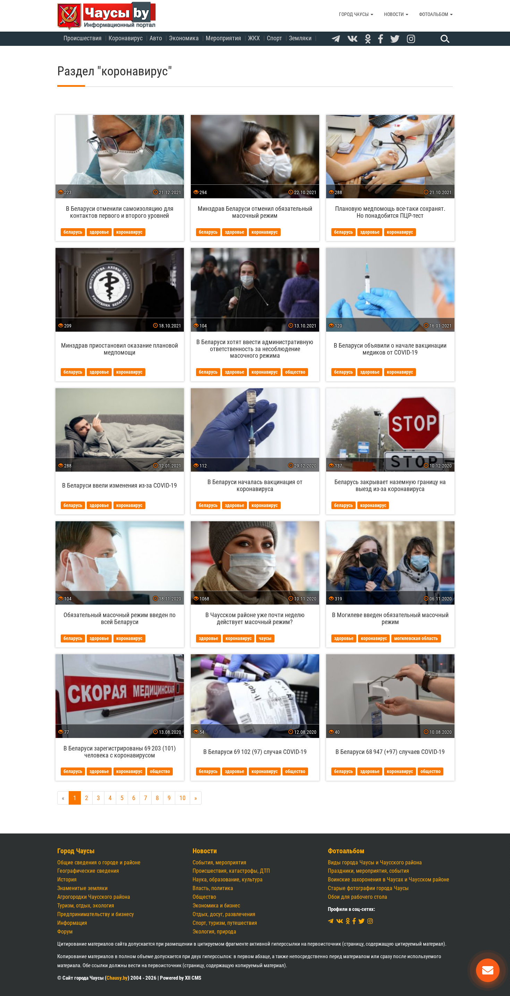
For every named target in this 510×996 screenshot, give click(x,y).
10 (182, 798)
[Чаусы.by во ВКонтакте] (352, 39)
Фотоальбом (434, 14)
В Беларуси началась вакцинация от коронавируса (255, 485)
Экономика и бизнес (216, 905)
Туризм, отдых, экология (85, 905)
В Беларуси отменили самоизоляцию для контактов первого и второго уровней (119, 212)
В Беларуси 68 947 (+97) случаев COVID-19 (390, 751)
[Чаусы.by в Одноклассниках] (368, 39)
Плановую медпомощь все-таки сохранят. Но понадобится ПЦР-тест (390, 212)
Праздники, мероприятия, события (368, 871)
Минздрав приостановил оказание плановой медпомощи (119, 349)
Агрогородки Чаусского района (93, 897)
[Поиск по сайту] (444, 38)
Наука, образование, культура (228, 879)
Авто (156, 38)
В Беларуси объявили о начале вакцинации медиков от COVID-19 (390, 349)
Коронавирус (126, 38)
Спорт (274, 38)
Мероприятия (223, 38)
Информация (72, 923)
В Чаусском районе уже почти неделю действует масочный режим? (255, 618)
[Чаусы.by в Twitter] (395, 39)
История (67, 879)
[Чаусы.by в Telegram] (336, 39)
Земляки (300, 38)
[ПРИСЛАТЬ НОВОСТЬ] (488, 970)
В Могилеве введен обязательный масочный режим (390, 618)
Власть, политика (213, 888)
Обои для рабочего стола (357, 897)
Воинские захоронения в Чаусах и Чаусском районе (388, 879)
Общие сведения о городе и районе (99, 862)
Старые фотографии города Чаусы (368, 888)
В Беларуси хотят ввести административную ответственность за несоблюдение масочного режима (254, 348)
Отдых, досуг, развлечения (224, 914)
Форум (65, 931)
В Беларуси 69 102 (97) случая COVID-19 (255, 751)
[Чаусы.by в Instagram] (411, 39)
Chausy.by (117, 978)
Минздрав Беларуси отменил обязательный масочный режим (255, 212)
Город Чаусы (354, 14)
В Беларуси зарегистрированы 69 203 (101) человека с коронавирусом (119, 752)
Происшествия (82, 38)
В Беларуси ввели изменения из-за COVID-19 (119, 485)
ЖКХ (254, 38)
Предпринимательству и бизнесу (95, 914)
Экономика (184, 38)
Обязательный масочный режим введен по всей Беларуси (119, 618)
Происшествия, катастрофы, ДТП (231, 871)
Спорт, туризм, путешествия (225, 923)
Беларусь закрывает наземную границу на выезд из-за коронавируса (390, 485)
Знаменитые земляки (82, 888)
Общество (204, 897)
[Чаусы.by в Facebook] (380, 39)
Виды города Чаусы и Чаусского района (375, 862)
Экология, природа (214, 931)
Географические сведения (88, 871)
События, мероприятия (219, 862)
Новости (394, 14)
